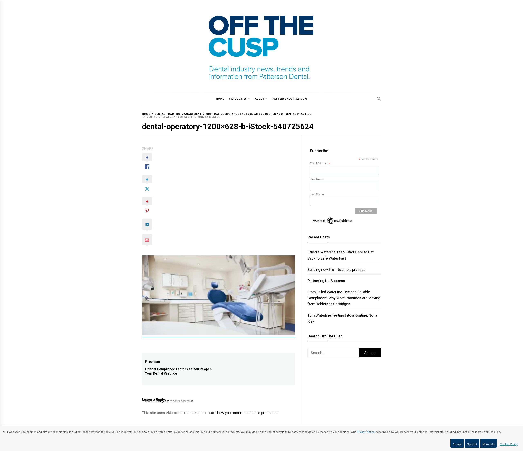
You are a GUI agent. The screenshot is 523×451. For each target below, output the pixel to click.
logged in (163, 401)
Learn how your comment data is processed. (243, 413)
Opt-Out (472, 444)
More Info (488, 444)
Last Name (317, 194)
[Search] (379, 98)
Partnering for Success (326, 281)
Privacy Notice (366, 432)
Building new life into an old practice (336, 269)
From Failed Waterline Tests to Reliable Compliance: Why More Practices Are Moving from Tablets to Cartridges (343, 298)
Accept (457, 444)
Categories (238, 98)
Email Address (320, 163)
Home (220, 98)
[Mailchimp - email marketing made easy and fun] (332, 224)
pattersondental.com (289, 98)
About (259, 98)
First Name (317, 179)
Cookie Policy (509, 444)
